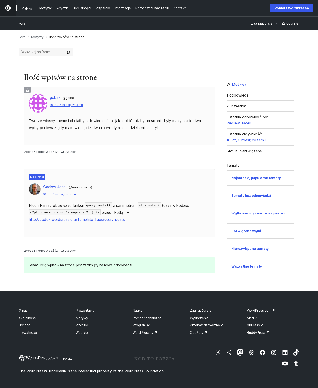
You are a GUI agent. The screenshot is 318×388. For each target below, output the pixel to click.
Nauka (137, 310)
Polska (68, 358)
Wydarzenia (199, 318)
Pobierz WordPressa (291, 8)
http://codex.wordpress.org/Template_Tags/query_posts (77, 219)
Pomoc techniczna (147, 318)
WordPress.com (261, 310)
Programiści (142, 325)
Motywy (37, 37)
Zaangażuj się (200, 310)
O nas (23, 310)
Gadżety (198, 332)
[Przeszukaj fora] (68, 52)
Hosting (24, 325)
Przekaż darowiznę (207, 325)
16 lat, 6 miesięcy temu (66, 105)
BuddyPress (258, 332)
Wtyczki (82, 325)
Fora (22, 23)
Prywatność (28, 332)
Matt (252, 318)
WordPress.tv (145, 332)
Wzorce (82, 332)
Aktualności (27, 318)
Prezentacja (85, 310)
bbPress (255, 325)
